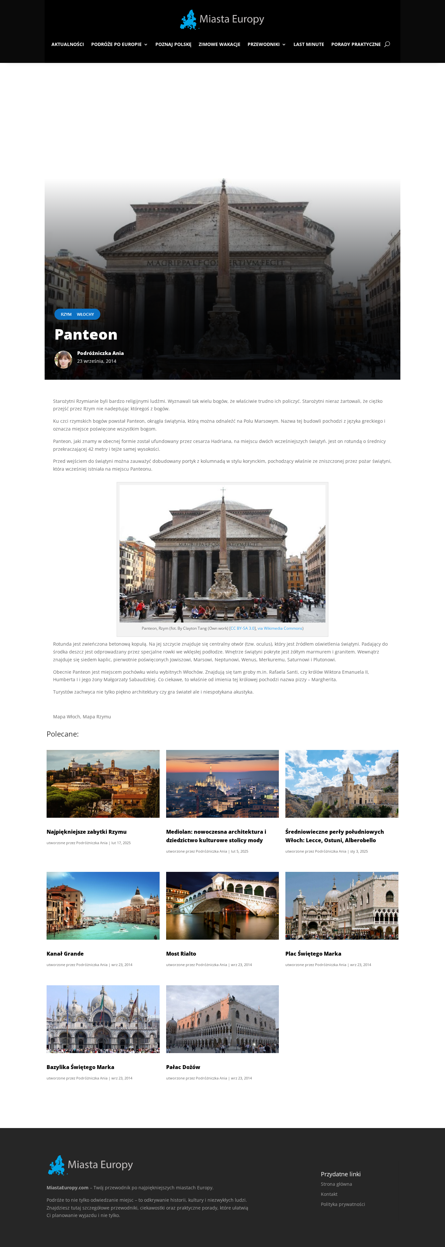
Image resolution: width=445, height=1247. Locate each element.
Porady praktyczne (356, 44)
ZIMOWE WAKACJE (219, 44)
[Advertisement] (222, 111)
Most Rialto (181, 953)
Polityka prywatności (343, 1204)
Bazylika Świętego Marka (80, 1067)
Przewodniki (264, 44)
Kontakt (329, 1194)
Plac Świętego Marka (313, 953)
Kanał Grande (65, 953)
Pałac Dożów (183, 1067)
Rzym (66, 314)
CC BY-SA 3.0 (242, 628)
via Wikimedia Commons (280, 628)
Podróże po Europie (116, 44)
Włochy (85, 314)
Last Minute (309, 44)
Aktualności (67, 44)
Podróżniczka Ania (92, 842)
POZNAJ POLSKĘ (173, 44)
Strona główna (336, 1184)
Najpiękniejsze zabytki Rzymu (87, 831)
